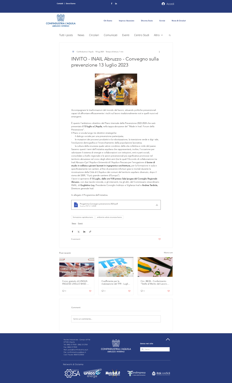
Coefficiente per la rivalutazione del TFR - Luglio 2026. (115, 282)
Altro (157, 35)
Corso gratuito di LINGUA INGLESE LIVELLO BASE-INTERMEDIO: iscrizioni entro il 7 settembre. (76, 282)
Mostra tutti (168, 253)
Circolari (94, 35)
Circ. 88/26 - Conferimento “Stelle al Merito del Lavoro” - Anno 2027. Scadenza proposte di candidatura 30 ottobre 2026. (155, 282)
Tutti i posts (66, 35)
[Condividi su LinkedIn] (84, 231)
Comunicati (110, 35)
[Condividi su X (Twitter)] (78, 231)
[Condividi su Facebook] (72, 231)
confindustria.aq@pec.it (76, 352)
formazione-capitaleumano (83, 217)
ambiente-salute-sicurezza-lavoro (109, 217)
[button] (170, 35)
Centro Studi (141, 35)
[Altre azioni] (159, 51)
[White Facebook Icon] (111, 3)
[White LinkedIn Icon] (116, 3)
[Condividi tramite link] (90, 231)
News (81, 35)
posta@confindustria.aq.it (78, 350)
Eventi (125, 35)
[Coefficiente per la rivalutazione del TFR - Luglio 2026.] (116, 267)
